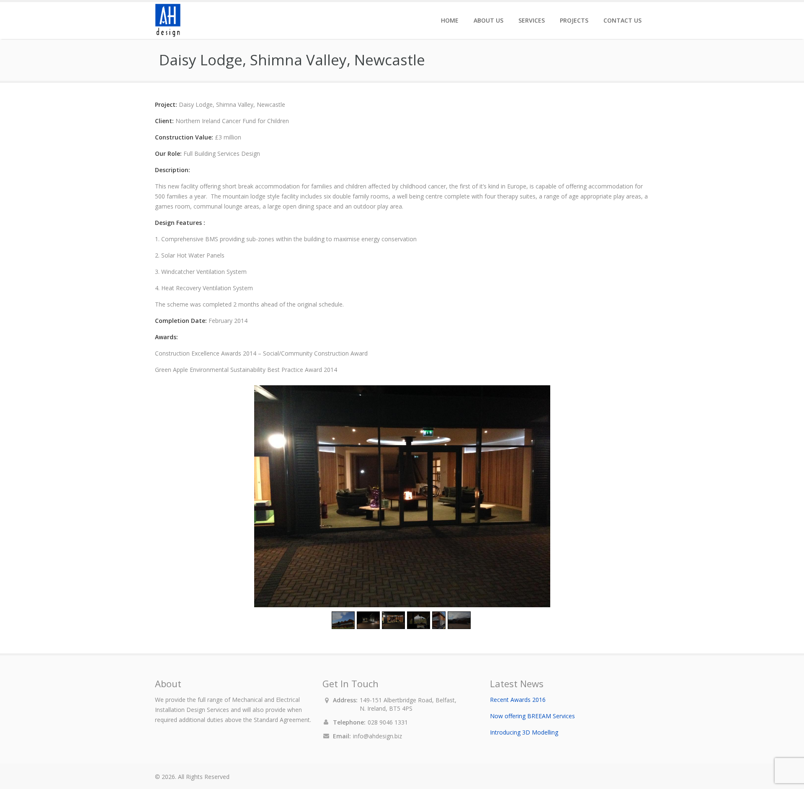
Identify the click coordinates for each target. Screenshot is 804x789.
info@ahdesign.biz (377, 736)
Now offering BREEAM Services (532, 716)
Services (531, 20)
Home (450, 20)
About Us (488, 20)
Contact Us (622, 20)
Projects (574, 20)
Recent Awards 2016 (518, 700)
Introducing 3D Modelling (524, 732)
